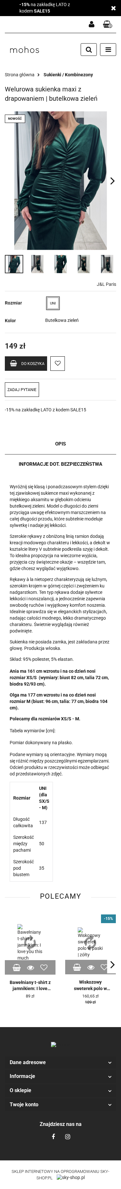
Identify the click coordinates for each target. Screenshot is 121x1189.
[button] (60, 1062)
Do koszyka (33, 363)
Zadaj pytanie (21, 390)
